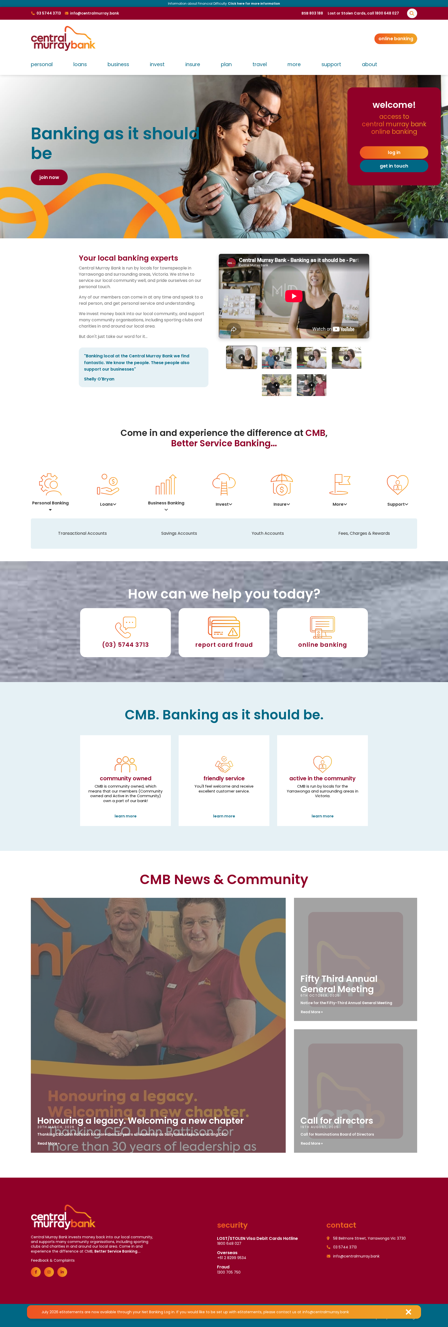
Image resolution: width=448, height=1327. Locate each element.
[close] (408, 1312)
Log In (394, 152)
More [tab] (338, 504)
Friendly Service (224, 797)
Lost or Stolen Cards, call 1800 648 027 (363, 13)
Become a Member (62, 177)
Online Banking (396, 39)
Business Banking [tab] (166, 503)
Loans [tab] (106, 504)
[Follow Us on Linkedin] (62, 1272)
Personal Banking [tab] (50, 503)
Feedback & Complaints (53, 1260)
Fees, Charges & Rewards (364, 533)
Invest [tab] (222, 504)
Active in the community (322, 797)
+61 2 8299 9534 (231, 1257)
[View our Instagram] (49, 1272)
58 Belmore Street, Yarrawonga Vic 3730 (369, 1238)
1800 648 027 (229, 1243)
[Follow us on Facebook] (36, 1272)
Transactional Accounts (82, 533)
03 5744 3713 (344, 1247)
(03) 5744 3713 (125, 645)
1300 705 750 (229, 1272)
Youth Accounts (268, 533)
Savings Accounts (179, 533)
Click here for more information (115, 3)
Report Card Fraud (224, 645)
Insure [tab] (280, 504)
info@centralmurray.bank (326, 1312)
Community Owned (125, 797)
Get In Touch (394, 166)
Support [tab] (396, 504)
